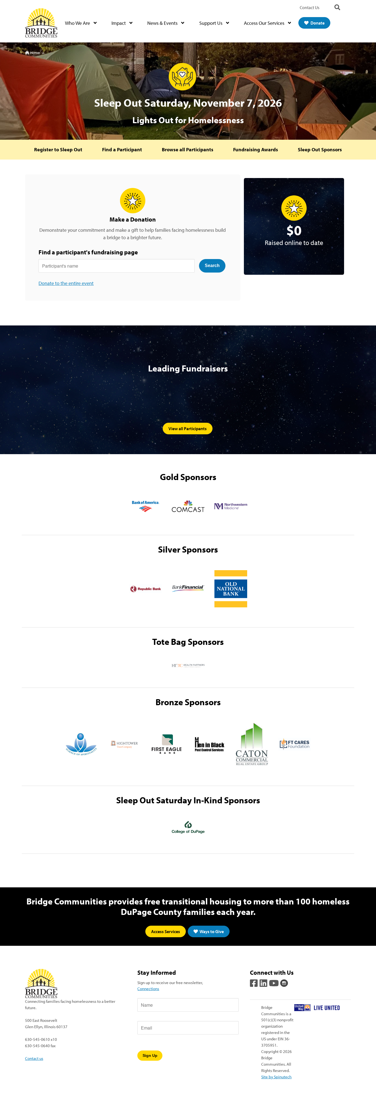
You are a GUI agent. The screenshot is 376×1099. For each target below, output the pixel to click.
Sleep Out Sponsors (320, 149)
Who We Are (78, 23)
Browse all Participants (187, 149)
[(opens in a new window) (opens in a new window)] (254, 982)
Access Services (165, 931)
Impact (119, 23)
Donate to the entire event (66, 283)
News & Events (163, 23)
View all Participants (187, 428)
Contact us (34, 1058)
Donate (317, 23)
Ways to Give (211, 931)
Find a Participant (122, 149)
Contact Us (309, 7)
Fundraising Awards (255, 149)
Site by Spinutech (276, 1076)
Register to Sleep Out (58, 149)
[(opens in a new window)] (145, 506)
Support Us (211, 23)
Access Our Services (264, 23)
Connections (148, 988)
